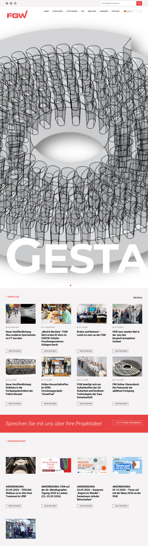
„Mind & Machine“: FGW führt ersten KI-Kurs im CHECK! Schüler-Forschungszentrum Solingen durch (54, 338)
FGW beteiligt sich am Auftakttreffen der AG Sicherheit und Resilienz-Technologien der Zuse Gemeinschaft (91, 391)
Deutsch (129, 11)
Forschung (57, 11)
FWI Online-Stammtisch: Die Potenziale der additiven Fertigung (126, 387)
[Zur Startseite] (17, 18)
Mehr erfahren (15, 351)
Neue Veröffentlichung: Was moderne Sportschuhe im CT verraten (20, 335)
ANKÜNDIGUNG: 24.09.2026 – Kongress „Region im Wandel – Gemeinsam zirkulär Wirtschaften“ (90, 493)
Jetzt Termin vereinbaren (128, 423)
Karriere (104, 11)
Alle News (137, 297)
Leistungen (72, 11)
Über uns (92, 11)
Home (46, 11)
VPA (82, 11)
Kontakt (116, 11)
